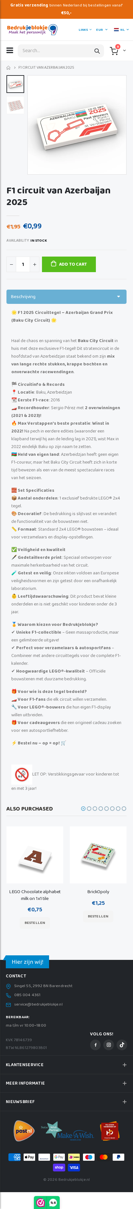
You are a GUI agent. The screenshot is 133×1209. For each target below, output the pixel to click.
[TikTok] (122, 1045)
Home (8, 68)
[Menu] (9, 50)
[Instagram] (108, 1045)
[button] (124, 50)
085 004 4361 (27, 995)
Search (97, 50)
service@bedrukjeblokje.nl (38, 1005)
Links (83, 30)
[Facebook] (95, 1045)
